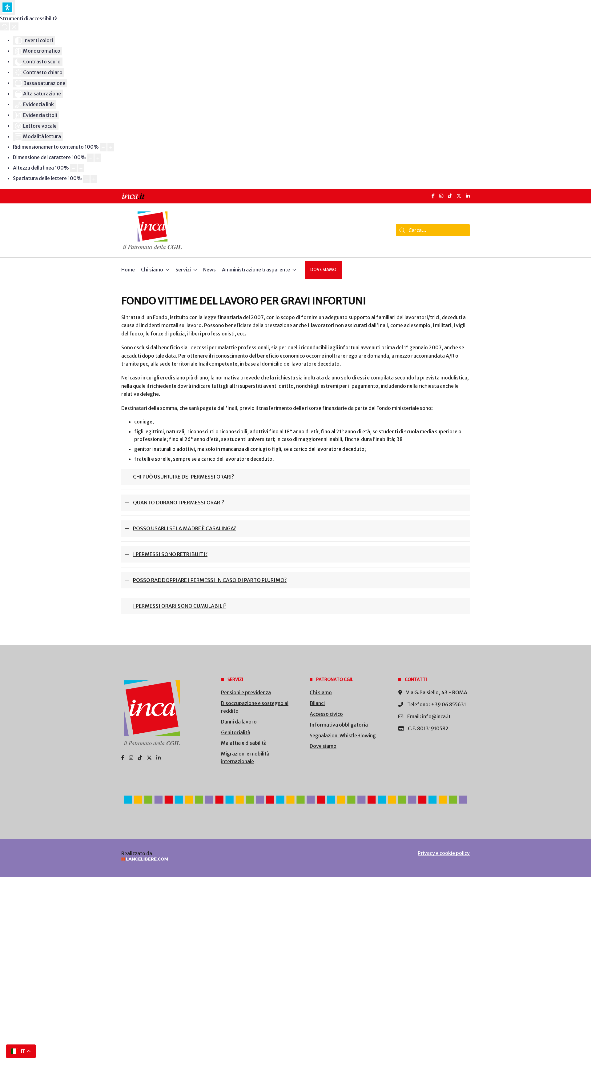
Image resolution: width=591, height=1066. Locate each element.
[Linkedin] (158, 758)
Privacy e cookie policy (444, 853)
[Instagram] (441, 196)
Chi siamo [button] (152, 269)
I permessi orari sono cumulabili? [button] (179, 606)
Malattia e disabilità (244, 743)
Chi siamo (321, 692)
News (209, 269)
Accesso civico (326, 714)
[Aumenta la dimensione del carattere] (97, 158)
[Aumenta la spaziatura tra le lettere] (93, 179)
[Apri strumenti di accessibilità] (7, 7)
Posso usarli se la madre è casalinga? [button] (184, 528)
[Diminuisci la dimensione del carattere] (90, 158)
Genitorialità (235, 732)
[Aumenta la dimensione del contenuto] (110, 147)
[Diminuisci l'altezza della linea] (73, 168)
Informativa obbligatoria (339, 725)
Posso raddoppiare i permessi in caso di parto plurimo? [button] (210, 580)
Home (128, 269)
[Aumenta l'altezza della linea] (81, 168)
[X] (458, 196)
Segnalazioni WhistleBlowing (343, 735)
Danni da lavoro (239, 722)
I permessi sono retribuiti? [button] (170, 554)
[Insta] (131, 758)
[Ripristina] (4, 26)
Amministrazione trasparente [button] (256, 269)
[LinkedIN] (468, 196)
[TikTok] (450, 196)
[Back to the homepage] (152, 230)
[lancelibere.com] (203, 859)
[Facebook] (433, 196)
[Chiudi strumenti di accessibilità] (14, 26)
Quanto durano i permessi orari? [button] (178, 502)
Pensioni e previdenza (246, 692)
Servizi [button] (183, 269)
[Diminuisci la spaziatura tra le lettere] (86, 179)
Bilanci (317, 703)
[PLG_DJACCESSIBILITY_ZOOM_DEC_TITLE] (103, 147)
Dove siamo (323, 269)
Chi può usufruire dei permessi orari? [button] (183, 477)
